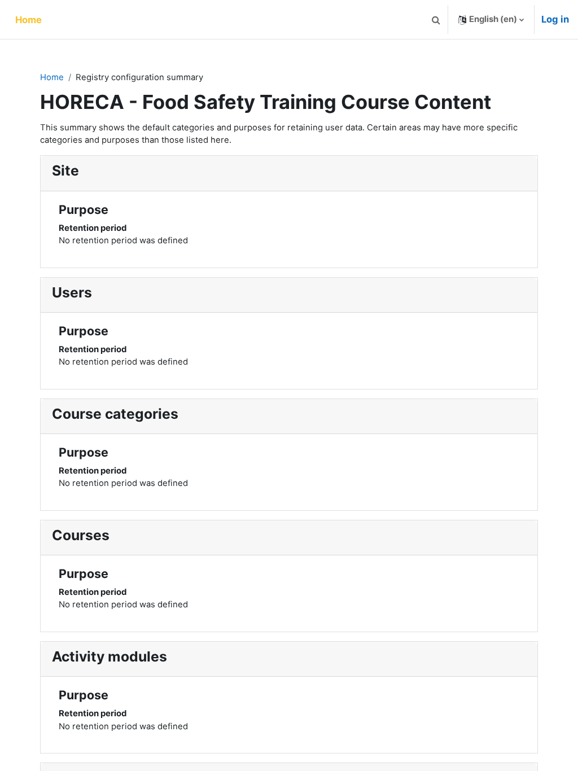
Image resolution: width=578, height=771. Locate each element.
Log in (555, 19)
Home (52, 77)
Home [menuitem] (28, 19)
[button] (435, 19)
